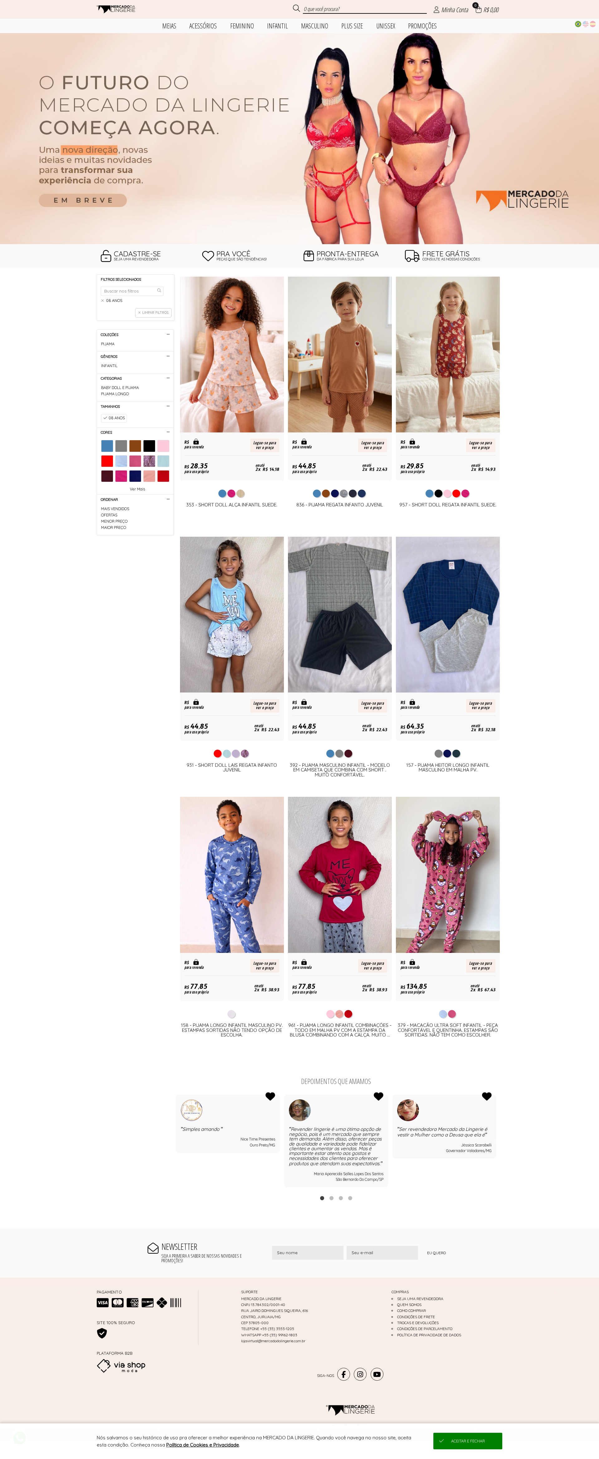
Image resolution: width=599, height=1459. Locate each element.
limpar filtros (155, 312)
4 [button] (350, 1198)
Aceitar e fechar (468, 1441)
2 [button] (331, 1198)
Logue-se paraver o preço (264, 445)
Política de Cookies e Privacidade (202, 1445)
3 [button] (341, 1198)
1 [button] (322, 1198)
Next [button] (496, 1141)
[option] (299, 138)
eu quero (436, 1252)
